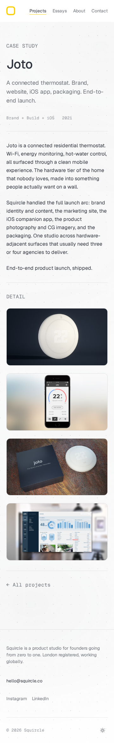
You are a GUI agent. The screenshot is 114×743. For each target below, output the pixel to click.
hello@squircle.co (24, 681)
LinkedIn (40, 698)
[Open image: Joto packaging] (57, 467)
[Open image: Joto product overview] (57, 531)
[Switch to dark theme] (103, 730)
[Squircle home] (10, 10)
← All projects (28, 584)
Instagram (16, 698)
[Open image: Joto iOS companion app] (57, 402)
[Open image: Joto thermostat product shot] (57, 336)
